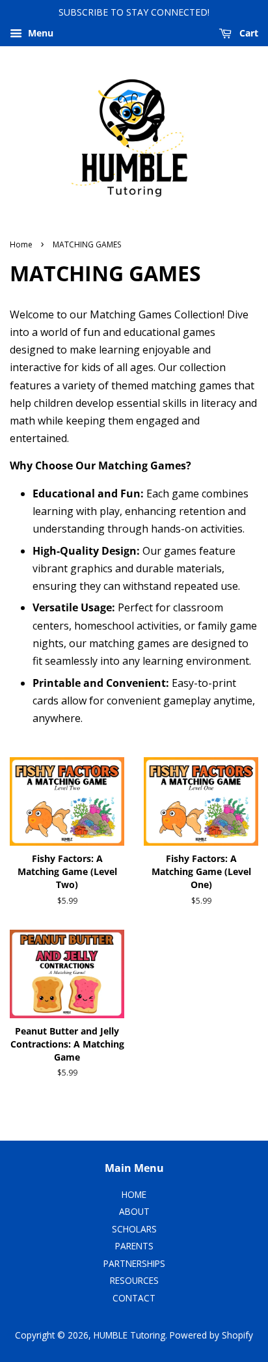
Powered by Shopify (211, 1335)
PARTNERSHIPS (134, 1263)
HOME (134, 1194)
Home (21, 244)
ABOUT (134, 1211)
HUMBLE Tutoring (129, 1335)
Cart (247, 33)
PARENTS (134, 1246)
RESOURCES (134, 1280)
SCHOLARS (134, 1229)
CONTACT (134, 1298)
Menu (39, 33)
